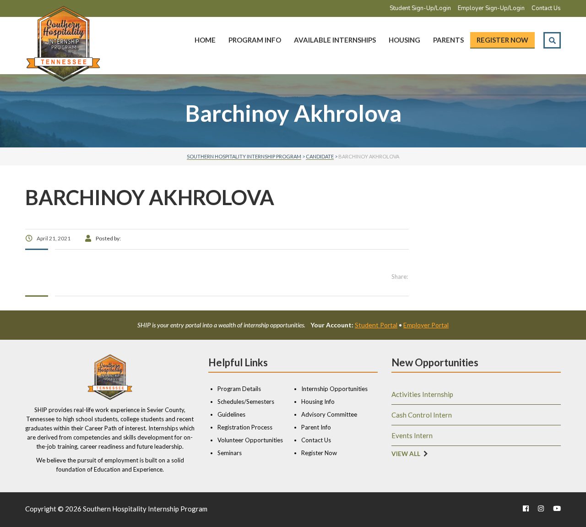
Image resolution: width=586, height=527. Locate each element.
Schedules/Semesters (245, 401)
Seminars (229, 452)
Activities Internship (422, 394)
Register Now (502, 40)
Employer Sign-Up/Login (491, 8)
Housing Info (318, 401)
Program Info (254, 40)
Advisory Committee (329, 414)
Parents (448, 40)
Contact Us (546, 8)
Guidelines (231, 414)
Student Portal (376, 325)
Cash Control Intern (421, 415)
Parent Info (316, 427)
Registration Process (244, 427)
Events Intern (412, 435)
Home (205, 40)
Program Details (239, 388)
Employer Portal (426, 325)
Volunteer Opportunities (250, 440)
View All (405, 453)
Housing (404, 40)
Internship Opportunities (334, 388)
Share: (399, 276)
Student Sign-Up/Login (420, 8)
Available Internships (335, 40)
